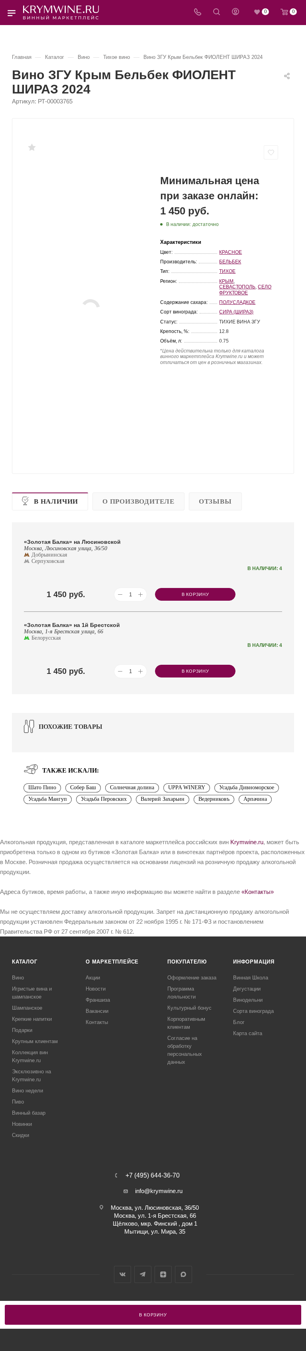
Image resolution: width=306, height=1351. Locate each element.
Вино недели (27, 1091)
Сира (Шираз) (236, 312)
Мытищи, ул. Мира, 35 (154, 1231)
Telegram (142, 1274)
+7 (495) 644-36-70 (153, 1175)
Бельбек (230, 262)
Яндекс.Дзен (163, 1274)
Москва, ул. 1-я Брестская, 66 (155, 1215)
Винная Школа (250, 978)
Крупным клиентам (35, 1041)
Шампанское (27, 1008)
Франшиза (98, 1000)
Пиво (18, 1102)
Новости (96, 989)
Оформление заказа (191, 978)
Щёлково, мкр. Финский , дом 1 (155, 1223)
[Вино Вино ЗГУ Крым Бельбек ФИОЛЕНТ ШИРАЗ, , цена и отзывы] (90, 308)
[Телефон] (197, 12)
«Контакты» (257, 891)
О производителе (138, 501)
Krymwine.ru (246, 842)
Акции (93, 978)
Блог (239, 1022)
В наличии (56, 501)
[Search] (216, 12)
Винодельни (248, 1000)
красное (230, 252)
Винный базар (28, 1113)
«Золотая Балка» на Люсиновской (72, 542)
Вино (18, 978)
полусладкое (237, 302)
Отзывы (215, 501)
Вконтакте (122, 1274)
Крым (226, 281)
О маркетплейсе (112, 962)
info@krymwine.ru (158, 1190)
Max (183, 1274)
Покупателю (187, 962)
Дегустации (247, 989)
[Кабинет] (235, 12)
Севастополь (237, 287)
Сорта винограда (253, 1011)
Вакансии (97, 1011)
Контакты (97, 1022)
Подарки (22, 1030)
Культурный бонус (189, 1008)
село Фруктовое (245, 289)
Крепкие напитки (32, 1019)
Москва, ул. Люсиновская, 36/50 (155, 1207)
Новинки (22, 1124)
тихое (227, 271)
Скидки (20, 1135)
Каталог (24, 962)
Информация (254, 962)
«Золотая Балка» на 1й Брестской (72, 625)
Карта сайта (247, 1033)
